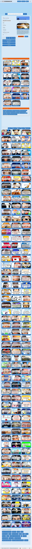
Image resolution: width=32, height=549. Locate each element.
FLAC (12, 38)
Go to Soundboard (21, 36)
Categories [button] (28, 128)
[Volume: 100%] (29, 548)
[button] (20, 548)
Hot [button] (23, 128)
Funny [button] (15, 128)
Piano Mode (9, 45)
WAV (9, 38)
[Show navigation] (30, 1)
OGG (14, 38)
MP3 (7, 38)
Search (27, 36)
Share (9, 43)
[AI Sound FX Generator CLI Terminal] (9, 548)
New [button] (19, 128)
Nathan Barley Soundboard (7, 20)
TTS (7, 548)
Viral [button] (10, 128)
